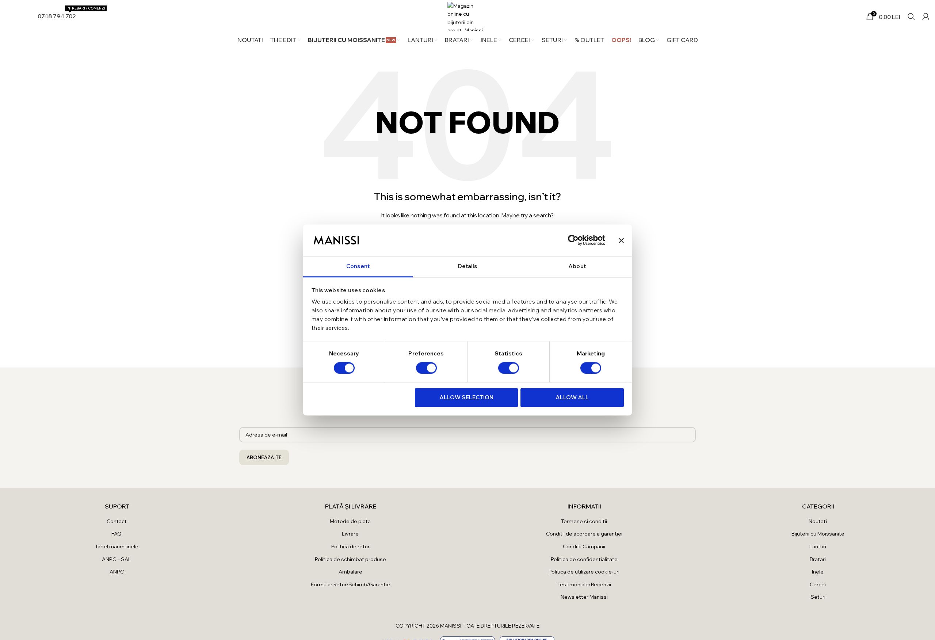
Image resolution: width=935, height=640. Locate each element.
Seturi (817, 597)
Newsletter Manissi (584, 597)
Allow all (572, 397)
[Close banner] (621, 240)
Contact (117, 521)
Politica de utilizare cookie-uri (584, 571)
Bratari (818, 559)
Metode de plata (350, 521)
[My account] (926, 16)
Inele (818, 571)
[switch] (426, 368)
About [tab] (577, 266)
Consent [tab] (358, 266)
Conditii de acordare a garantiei (584, 533)
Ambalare (350, 571)
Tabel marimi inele (116, 546)
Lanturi (817, 546)
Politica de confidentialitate (584, 559)
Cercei (818, 584)
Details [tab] (467, 266)
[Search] (911, 16)
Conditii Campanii (584, 546)
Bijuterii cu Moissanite (817, 533)
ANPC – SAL (116, 559)
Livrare (350, 533)
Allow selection (466, 397)
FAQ (116, 533)
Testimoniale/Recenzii (584, 584)
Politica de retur (350, 546)
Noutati (818, 521)
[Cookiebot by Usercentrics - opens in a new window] (573, 240)
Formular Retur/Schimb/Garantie (350, 584)
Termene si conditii (584, 521)
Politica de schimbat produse (350, 559)
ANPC (117, 571)
